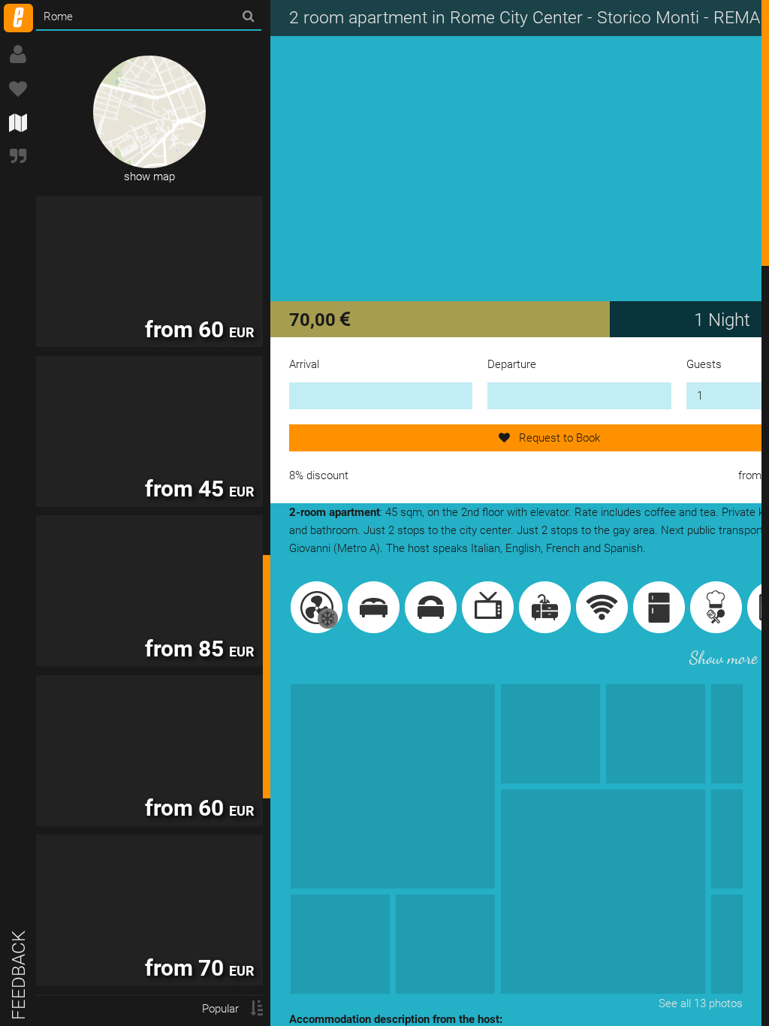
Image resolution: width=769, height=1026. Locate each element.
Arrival (304, 364)
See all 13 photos (701, 1003)
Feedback (18, 975)
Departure (511, 364)
